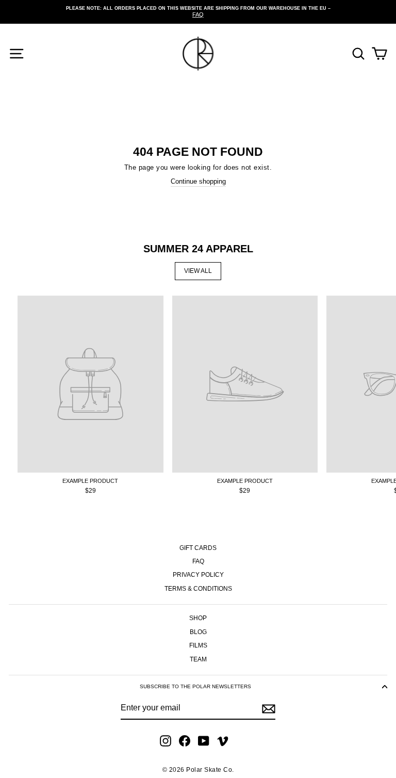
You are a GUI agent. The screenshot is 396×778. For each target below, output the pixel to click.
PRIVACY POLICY (198, 574)
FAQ (198, 561)
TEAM (198, 659)
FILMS (198, 645)
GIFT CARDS (198, 548)
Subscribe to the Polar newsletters (195, 686)
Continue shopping (198, 181)
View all (198, 270)
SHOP (198, 618)
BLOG (198, 632)
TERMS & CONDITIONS (198, 588)
